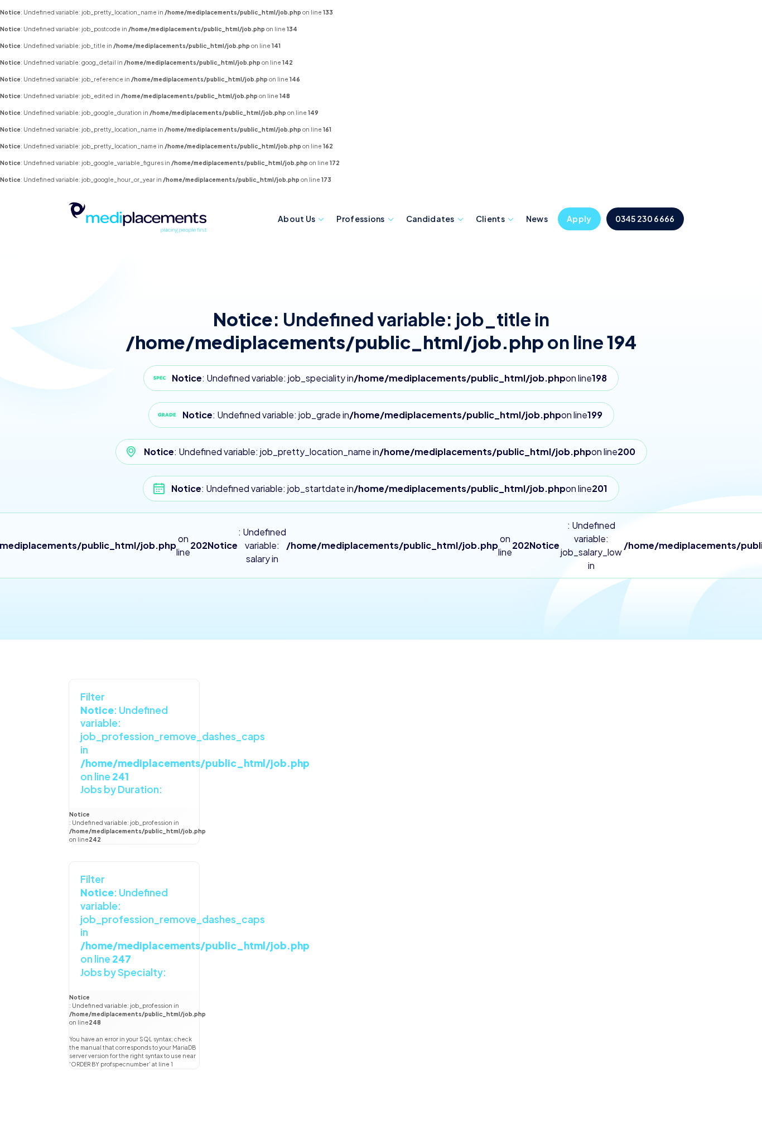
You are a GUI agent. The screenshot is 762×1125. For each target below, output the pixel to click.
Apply (579, 219)
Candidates (430, 219)
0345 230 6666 (645, 219)
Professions (360, 219)
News (537, 219)
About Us (296, 219)
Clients (490, 219)
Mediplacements (137, 216)
